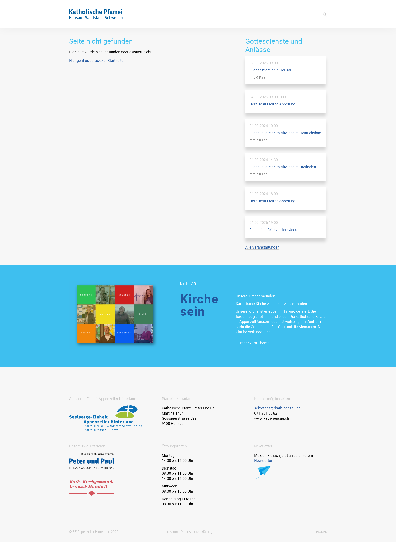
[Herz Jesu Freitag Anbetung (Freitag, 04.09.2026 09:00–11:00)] (285, 101)
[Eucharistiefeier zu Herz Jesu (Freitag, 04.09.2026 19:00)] (285, 227)
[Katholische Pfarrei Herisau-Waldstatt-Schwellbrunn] (98, 18)
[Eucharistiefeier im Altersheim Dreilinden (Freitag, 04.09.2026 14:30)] (285, 167)
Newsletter (263, 460)
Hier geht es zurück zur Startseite (96, 60)
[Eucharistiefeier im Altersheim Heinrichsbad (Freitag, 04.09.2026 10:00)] (285, 133)
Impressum (170, 531)
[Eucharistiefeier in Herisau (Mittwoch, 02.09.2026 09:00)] (285, 70)
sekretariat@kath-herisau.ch (277, 407)
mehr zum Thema (255, 342)
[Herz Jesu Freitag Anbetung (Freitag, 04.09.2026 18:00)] (285, 198)
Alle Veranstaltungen (262, 247)
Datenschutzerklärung (196, 531)
